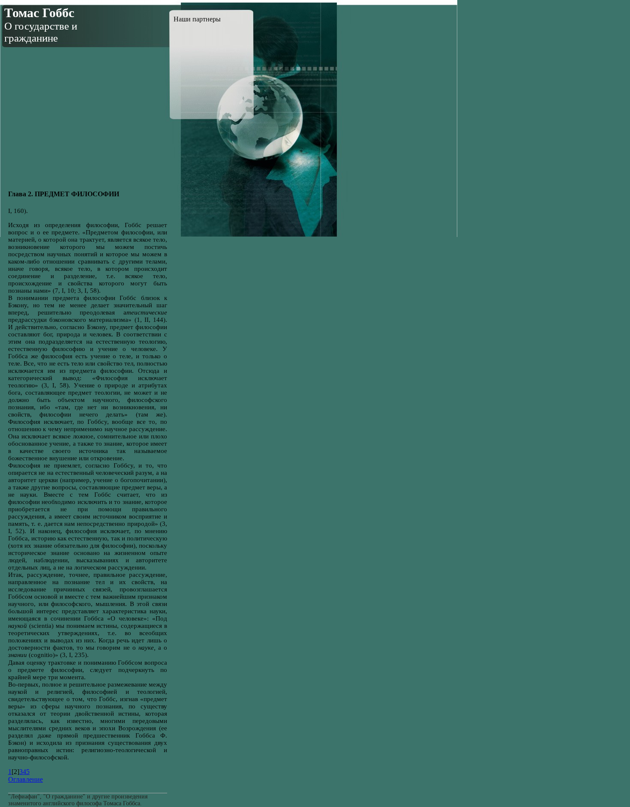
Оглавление (25, 779)
